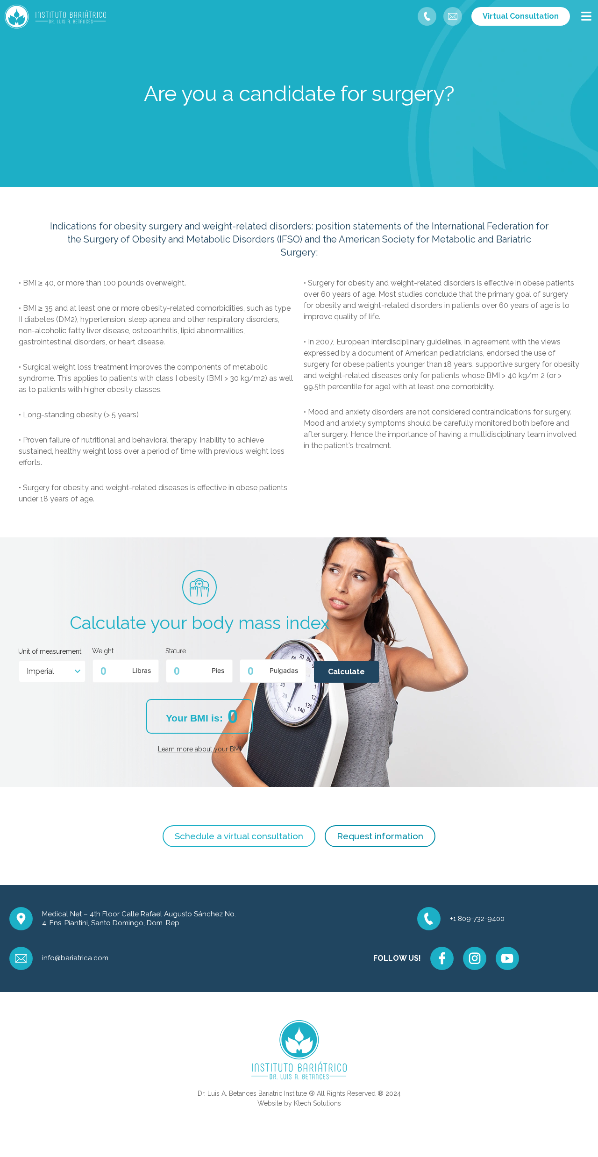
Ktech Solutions (317, 1103)
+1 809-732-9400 (477, 918)
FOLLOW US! (397, 958)
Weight (103, 651)
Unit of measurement (49, 651)
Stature (175, 651)
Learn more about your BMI (199, 749)
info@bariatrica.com (75, 958)
